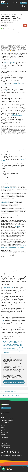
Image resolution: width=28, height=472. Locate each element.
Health (3, 12)
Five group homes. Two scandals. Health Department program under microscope (12, 344)
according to (17, 226)
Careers (3, 413)
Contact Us (3, 415)
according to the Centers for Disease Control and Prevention (13, 246)
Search (9, 6)
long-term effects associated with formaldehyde (11, 201)
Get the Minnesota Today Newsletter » (14, 382)
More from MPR (5, 422)
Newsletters (4, 424)
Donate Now (23, 2)
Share (25, 25)
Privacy (3, 429)
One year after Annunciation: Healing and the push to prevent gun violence (13, 342)
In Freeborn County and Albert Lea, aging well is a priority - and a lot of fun (15, 347)
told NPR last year (17, 115)
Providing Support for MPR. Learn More (10, 395)
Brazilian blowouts (17, 83)
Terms (2, 436)
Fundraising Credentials (7, 420)
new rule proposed (9, 62)
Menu (4, 6)
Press (2, 427)
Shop (2, 430)
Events (2, 417)
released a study (9, 91)
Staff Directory (4, 432)
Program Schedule (5, 391)
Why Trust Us (4, 437)
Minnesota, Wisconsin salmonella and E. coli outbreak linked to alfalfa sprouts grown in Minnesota (13, 351)
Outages (3, 425)
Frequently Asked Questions (8, 419)
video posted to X (8, 287)
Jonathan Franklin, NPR (5, 14)
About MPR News (5, 412)
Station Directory (15, 391)
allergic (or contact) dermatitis (9, 187)
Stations (3, 434)
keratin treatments (6, 85)
